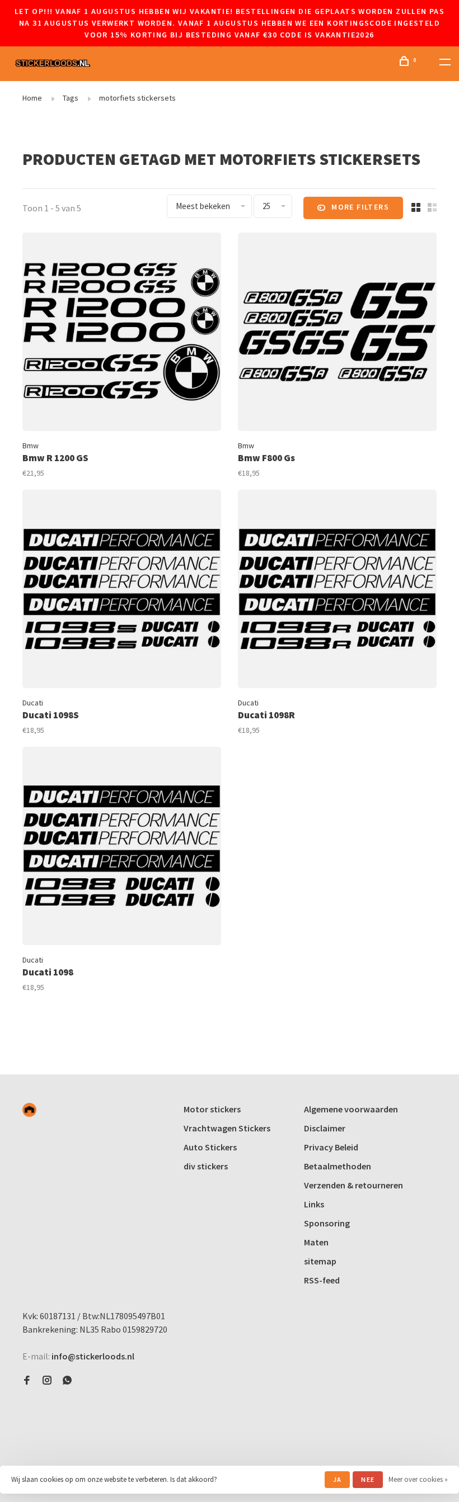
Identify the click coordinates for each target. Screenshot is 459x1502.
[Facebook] (26, 1380)
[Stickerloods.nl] (29, 1110)
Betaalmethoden (337, 1166)
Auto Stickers (210, 1147)
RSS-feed (322, 1280)
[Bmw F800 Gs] (337, 333)
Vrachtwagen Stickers (227, 1128)
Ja (337, 1479)
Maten (316, 1242)
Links (314, 1204)
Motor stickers (212, 1109)
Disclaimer (324, 1128)
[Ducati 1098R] (337, 590)
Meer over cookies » (418, 1479)
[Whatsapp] (67, 1380)
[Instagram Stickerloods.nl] (47, 1380)
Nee (367, 1479)
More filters (360, 207)
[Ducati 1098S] (121, 590)
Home (32, 98)
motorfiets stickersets (137, 98)
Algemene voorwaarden (351, 1109)
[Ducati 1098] (121, 848)
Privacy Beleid (331, 1147)
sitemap (320, 1261)
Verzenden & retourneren (353, 1185)
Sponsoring (327, 1223)
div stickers (206, 1166)
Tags (70, 98)
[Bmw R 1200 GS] (121, 333)
